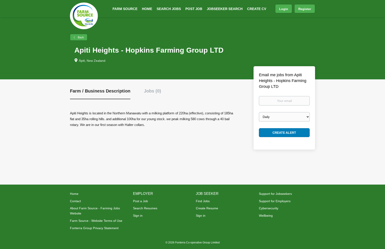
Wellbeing (266, 215)
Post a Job (140, 201)
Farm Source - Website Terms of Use (96, 220)
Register (304, 9)
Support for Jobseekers (275, 193)
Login (283, 9)
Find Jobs (203, 201)
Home (74, 193)
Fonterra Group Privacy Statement (94, 228)
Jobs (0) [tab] (152, 90)
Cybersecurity (268, 208)
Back (80, 37)
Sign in (138, 215)
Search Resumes (145, 208)
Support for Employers (275, 201)
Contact (75, 201)
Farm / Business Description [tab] (100, 90)
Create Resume (207, 208)
